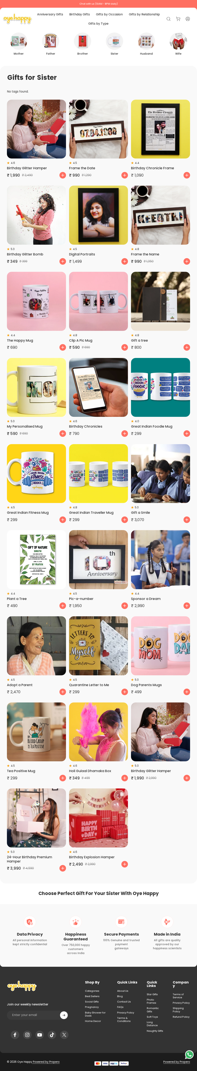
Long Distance (152, 1024)
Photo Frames (151, 1001)
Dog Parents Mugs (146, 685)
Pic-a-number (81, 598)
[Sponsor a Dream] (160, 559)
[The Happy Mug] (36, 301)
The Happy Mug (20, 340)
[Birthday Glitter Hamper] (36, 129)
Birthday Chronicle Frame (152, 168)
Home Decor (93, 1021)
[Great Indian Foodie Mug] (160, 387)
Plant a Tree (17, 598)
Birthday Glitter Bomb (25, 254)
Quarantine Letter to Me (89, 685)
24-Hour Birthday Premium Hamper (29, 859)
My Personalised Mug (25, 426)
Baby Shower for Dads (95, 1014)
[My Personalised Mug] (36, 387)
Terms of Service (178, 996)
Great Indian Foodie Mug (151, 426)
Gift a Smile (140, 512)
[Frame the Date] (98, 129)
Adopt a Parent (20, 685)
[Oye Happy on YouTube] (39, 1035)
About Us (122, 991)
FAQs (120, 1007)
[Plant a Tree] (36, 559)
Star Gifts (152, 994)
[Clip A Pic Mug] (98, 301)
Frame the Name (145, 254)
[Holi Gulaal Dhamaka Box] (98, 732)
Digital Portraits (82, 254)
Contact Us (124, 1001)
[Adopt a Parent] (36, 645)
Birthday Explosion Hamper (92, 857)
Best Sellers (92, 996)
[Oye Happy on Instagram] (27, 1035)
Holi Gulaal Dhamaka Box (90, 771)
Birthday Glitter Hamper (27, 168)
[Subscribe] (64, 1015)
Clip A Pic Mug (80, 340)
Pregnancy (92, 1007)
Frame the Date (82, 168)
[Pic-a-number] (98, 559)
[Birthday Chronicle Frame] (160, 129)
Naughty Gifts (155, 1031)
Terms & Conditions (124, 1020)
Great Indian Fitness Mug (28, 512)
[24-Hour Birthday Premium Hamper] (36, 817)
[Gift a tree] (160, 301)
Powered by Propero (46, 1062)
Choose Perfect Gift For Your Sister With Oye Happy (98, 893)
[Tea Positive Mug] (36, 732)
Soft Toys (152, 1016)
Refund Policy (181, 1016)
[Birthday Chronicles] (98, 387)
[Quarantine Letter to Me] (98, 645)
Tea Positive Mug (21, 771)
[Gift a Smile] (160, 473)
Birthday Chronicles (85, 426)
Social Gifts (92, 1001)
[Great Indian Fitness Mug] (36, 473)
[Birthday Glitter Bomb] (36, 215)
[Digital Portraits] (98, 215)
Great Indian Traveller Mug (91, 512)
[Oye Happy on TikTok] (52, 1035)
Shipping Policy (178, 1010)
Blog (120, 996)
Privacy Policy (125, 1012)
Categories (92, 991)
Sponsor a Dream (146, 598)
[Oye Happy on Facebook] (15, 1035)
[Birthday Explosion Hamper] (98, 817)
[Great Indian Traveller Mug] (98, 473)
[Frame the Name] (160, 215)
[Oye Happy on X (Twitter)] (64, 1035)
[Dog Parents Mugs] (160, 645)
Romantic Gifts (153, 1010)
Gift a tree (139, 340)
